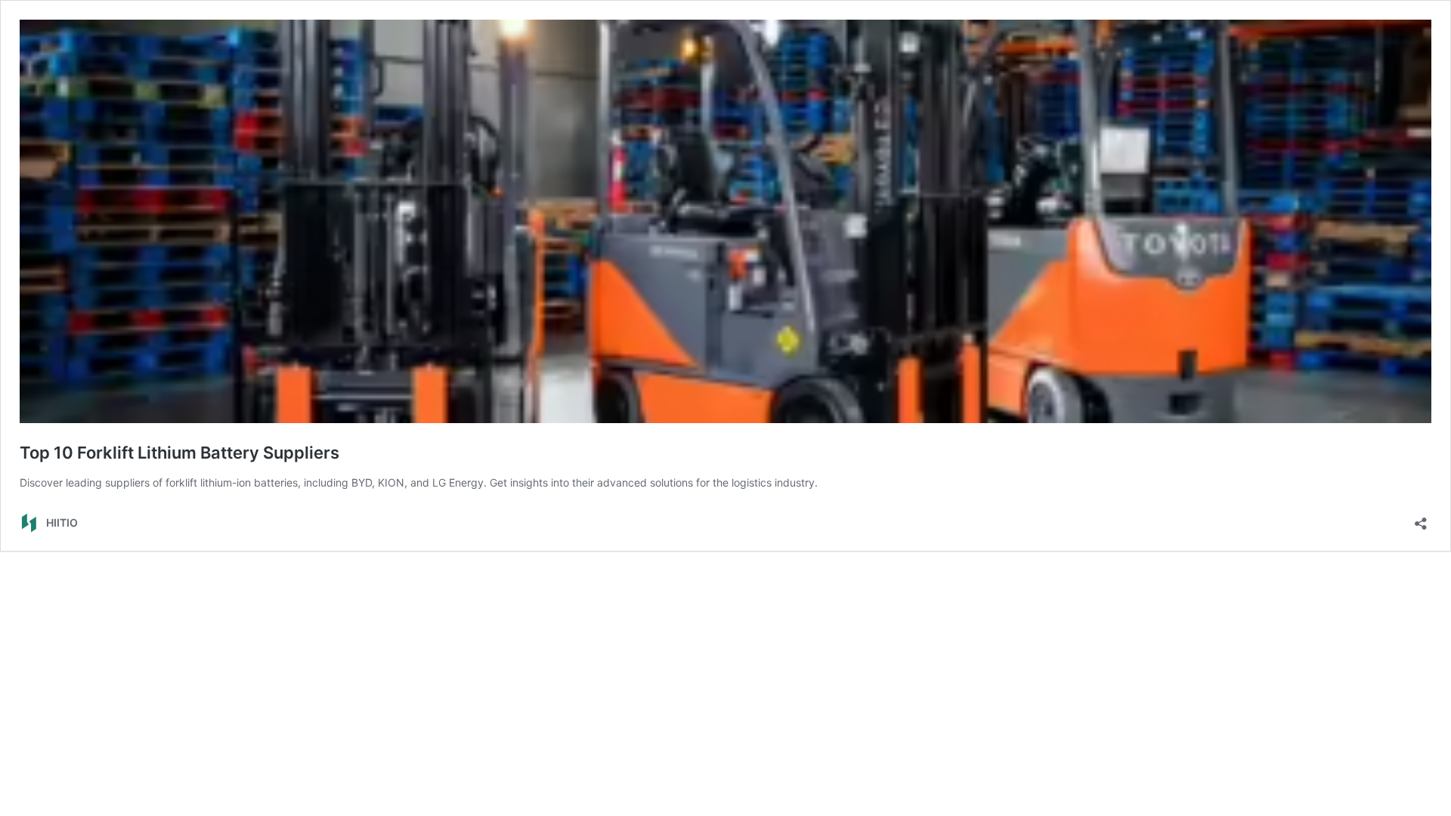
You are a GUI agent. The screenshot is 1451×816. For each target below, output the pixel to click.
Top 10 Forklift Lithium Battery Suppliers (179, 452)
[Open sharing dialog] (1420, 518)
